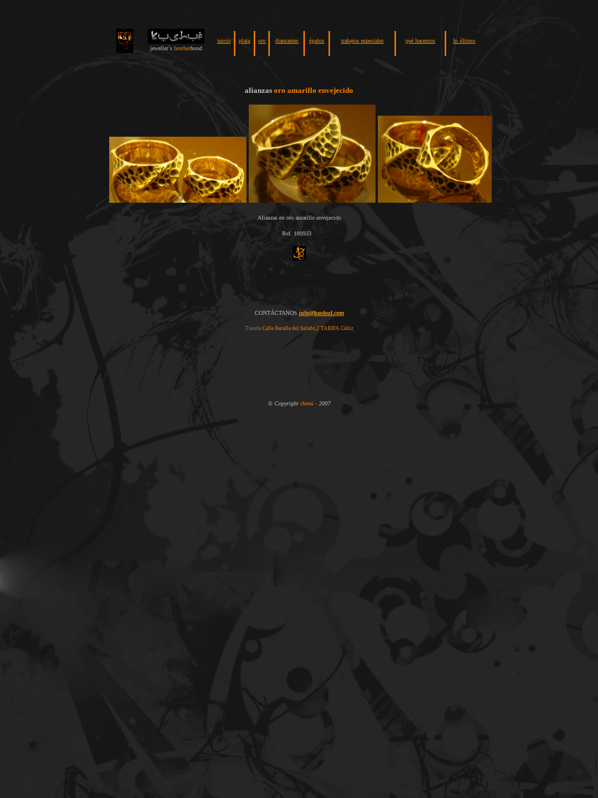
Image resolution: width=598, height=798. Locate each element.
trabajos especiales (362, 40)
